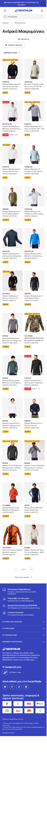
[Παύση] (43, 3)
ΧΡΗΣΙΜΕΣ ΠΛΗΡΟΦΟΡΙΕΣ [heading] (12, 636)
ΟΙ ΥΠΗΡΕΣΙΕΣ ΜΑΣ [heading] (9, 630)
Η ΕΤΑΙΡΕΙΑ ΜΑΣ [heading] (8, 623)
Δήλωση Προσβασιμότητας (12, 713)
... (11, 23)
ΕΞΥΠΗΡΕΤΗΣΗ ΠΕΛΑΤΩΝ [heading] (12, 616)
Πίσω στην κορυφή (22, 577)
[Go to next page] (31, 569)
